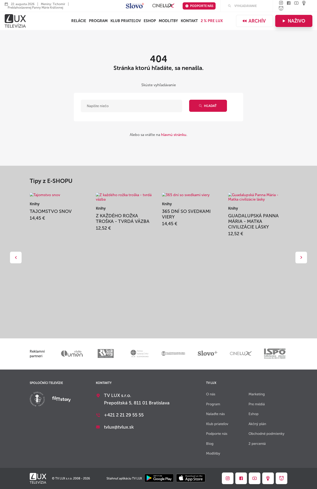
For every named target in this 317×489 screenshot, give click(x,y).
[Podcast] (304, 3)
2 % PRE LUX (212, 21)
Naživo (296, 21)
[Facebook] (288, 3)
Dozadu (16, 257)
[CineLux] (163, 6)
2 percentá (257, 444)
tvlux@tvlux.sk (119, 427)
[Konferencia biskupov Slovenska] (37, 400)
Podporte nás (201, 6)
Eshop (254, 414)
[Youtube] (296, 3)
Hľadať (210, 106)
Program (98, 21)
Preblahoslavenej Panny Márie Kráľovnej (35, 7)
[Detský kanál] (281, 8)
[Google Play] (159, 478)
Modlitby (168, 21)
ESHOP (150, 21)
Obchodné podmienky (267, 434)
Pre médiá (257, 404)
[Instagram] (281, 3)
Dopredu (301, 257)
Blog (209, 444)
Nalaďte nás (215, 414)
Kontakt (189, 21)
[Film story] (61, 399)
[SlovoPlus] (135, 6)
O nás (210, 394)
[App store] (190, 478)
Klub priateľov (125, 21)
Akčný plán (257, 424)
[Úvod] (15, 21)
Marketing (257, 394)
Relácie (78, 21)
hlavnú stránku (173, 134)
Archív (257, 21)
